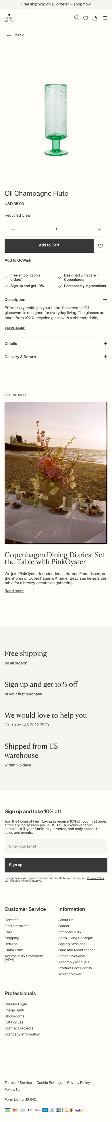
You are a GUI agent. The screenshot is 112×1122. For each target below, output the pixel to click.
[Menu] (104, 18)
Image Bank (14, 1010)
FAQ (8, 932)
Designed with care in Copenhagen (82, 278)
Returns (11, 944)
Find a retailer (16, 926)
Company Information (22, 1034)
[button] (14, 36)
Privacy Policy (96, 878)
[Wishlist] (85, 18)
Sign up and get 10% (27, 286)
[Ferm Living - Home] (9, 17)
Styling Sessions (72, 944)
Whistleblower (70, 974)
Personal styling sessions (85, 286)
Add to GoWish (18, 261)
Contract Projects (19, 1028)
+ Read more (15, 328)
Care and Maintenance (77, 950)
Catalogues (14, 1022)
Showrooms (14, 1016)
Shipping (12, 938)
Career (63, 926)
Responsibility (69, 932)
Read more (14, 591)
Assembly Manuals (73, 962)
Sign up (15, 865)
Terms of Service (18, 1083)
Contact (11, 920)
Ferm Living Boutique (75, 938)
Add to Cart (49, 246)
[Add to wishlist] (100, 246)
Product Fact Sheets (75, 968)
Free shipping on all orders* (26, 278)
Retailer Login (16, 1004)
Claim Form (14, 950)
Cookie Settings (49, 1083)
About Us (66, 920)
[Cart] (94, 18)
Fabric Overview (71, 956)
